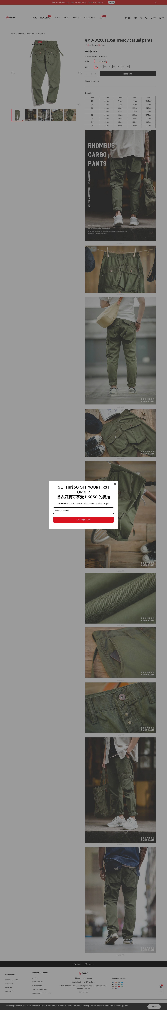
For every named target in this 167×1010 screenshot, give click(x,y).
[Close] (115, 484)
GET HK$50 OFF (83, 519)
